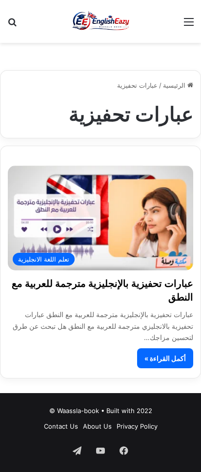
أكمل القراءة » (165, 358)
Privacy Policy (137, 426)
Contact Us (61, 426)
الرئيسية (175, 85)
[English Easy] (101, 21)
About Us (97, 426)
